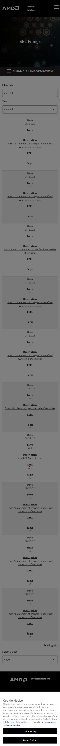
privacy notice (49, 722)
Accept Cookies (30, 740)
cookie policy (13, 725)
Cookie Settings (30, 731)
